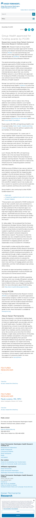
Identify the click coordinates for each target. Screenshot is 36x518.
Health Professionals (6, 449)
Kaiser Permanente (6, 468)
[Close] (34, 501)
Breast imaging (9, 199)
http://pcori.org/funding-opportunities (16, 287)
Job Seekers (4, 457)
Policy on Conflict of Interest (9, 485)
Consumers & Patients (7, 451)
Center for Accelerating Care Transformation (13, 462)
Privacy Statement (14, 508)
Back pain (8, 195)
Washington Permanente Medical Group (12, 472)
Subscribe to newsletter (28, 10)
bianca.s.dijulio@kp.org (8, 429)
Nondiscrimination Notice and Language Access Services (17, 486)
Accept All (18, 515)
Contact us (4, 481)
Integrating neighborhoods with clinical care (18, 197)
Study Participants (6, 453)
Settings (18, 511)
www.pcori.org (6, 311)
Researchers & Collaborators (9, 447)
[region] (18, 508)
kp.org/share (17, 357)
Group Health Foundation (12, 120)
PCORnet (16, 56)
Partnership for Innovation (19, 118)
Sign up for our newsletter (8, 483)
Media (2, 455)
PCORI (10, 52)
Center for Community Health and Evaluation (13, 464)
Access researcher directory (9, 383)
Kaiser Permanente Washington (10, 470)
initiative (22, 85)
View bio (3, 381)
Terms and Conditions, (7, 508)
